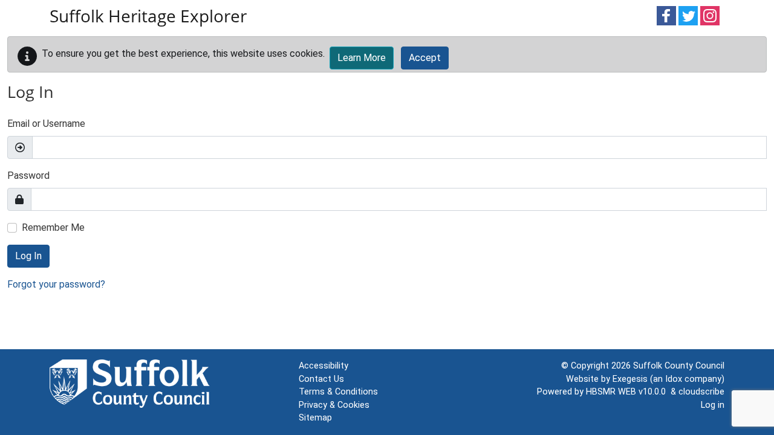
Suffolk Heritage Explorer (148, 15)
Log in (712, 405)
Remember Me (53, 227)
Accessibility (323, 366)
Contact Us (321, 379)
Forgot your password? (56, 284)
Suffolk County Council (678, 366)
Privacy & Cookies (334, 405)
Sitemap (315, 418)
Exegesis (630, 379)
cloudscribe (701, 392)
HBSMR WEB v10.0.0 (628, 392)
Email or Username (46, 123)
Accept (425, 57)
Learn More (361, 57)
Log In (28, 256)
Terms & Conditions (338, 392)
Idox (673, 379)
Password (28, 175)
